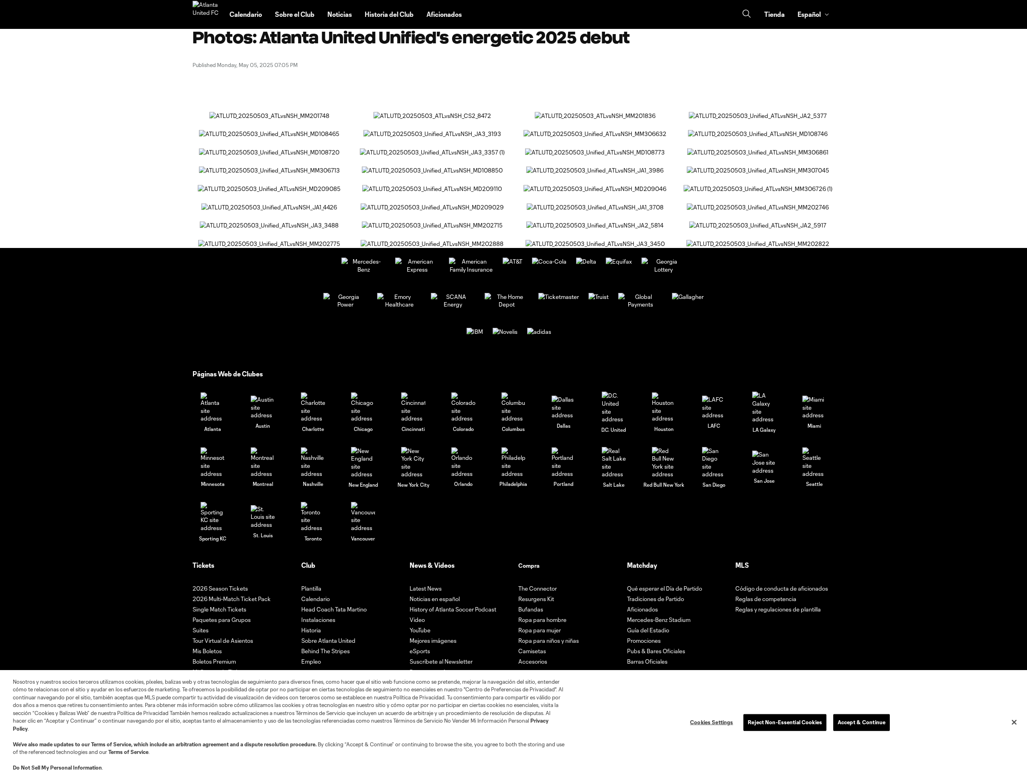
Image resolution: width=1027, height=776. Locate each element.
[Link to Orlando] (463, 462)
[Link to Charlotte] (313, 407)
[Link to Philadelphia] (513, 462)
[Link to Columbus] (513, 407)
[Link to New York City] (413, 462)
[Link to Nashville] (313, 462)
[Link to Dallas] (564, 407)
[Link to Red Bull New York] (664, 462)
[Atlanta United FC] (206, 14)
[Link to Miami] (814, 407)
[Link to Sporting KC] (213, 517)
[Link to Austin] (263, 407)
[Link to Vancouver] (363, 517)
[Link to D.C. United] (614, 407)
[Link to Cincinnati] (413, 407)
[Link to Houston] (664, 407)
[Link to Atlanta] (213, 407)
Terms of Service (111, 744)
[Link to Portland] (564, 462)
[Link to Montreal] (263, 462)
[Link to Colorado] (463, 407)
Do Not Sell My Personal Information (57, 767)
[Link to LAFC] (714, 407)
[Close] (1014, 722)
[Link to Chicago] (363, 407)
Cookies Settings (711, 722)
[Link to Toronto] (313, 517)
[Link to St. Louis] (263, 517)
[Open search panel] (746, 14)
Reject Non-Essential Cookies (785, 722)
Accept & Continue (861, 722)
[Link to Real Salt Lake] (614, 462)
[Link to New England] (363, 462)
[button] (812, 14)
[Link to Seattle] (814, 462)
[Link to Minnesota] (213, 462)
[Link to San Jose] (764, 462)
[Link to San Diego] (714, 462)
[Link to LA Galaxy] (764, 407)
